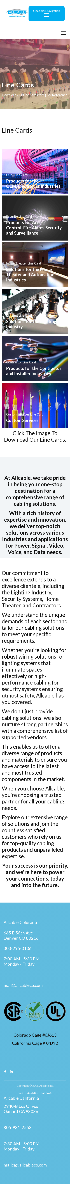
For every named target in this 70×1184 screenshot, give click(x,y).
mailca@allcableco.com (25, 1164)
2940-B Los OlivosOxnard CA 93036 (21, 1108)
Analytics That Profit (40, 1093)
